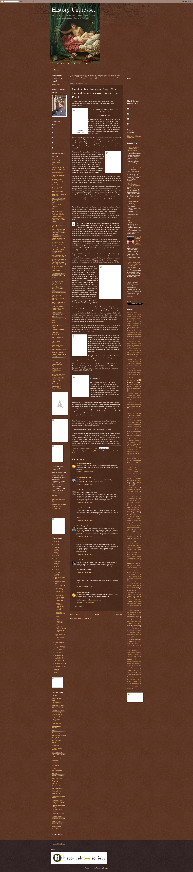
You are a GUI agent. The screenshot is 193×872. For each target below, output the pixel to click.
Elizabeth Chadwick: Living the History (58, 713)
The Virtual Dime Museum (57, 810)
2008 (55, 672)
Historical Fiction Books (59, 735)
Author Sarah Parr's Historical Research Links (57, 288)
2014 (55, 564)
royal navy (129, 683)
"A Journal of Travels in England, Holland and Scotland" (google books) (58, 250)
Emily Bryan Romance (58, 717)
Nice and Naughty (57, 770)
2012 (55, 569)
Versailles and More (57, 816)
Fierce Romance (56, 723)
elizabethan (130, 634)
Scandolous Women (132, 540)
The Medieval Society (58, 214)
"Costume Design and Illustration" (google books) (58, 244)
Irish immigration (131, 442)
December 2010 (60, 577)
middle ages (130, 672)
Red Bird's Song (134, 516)
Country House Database (56, 342)
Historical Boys (56, 733)
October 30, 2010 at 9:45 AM (84, 554)
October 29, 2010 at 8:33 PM (84, 520)
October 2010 (59, 586)
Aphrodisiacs (137, 329)
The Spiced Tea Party (58, 803)
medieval (129, 659)
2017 (55, 555)
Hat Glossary (55, 323)
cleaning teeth (136, 625)
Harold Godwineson (131, 402)
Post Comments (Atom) (85, 618)
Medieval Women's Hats (59, 292)
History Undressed (74, 9)
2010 (55, 575)
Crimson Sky (80, 451)
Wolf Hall (129, 612)
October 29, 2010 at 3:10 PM (84, 484)
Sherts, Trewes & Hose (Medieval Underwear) (58, 303)
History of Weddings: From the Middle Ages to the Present (134, 264)
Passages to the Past (58, 167)
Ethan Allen (129, 388)
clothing (129, 627)
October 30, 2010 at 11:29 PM (85, 572)
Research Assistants (134, 523)
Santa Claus (136, 538)
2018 (55, 553)
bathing (129, 616)
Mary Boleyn (136, 465)
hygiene (137, 654)
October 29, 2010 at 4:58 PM (84, 502)
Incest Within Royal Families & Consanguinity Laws (133, 203)
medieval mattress (132, 668)
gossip (128, 637)
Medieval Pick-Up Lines (59, 273)
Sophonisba (130, 561)
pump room (136, 679)
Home (56, 69)
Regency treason (137, 522)
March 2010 (59, 661)
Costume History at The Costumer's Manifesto (59, 255)
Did (133, 363)
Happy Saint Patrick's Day (133, 400)
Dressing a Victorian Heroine (134, 368)
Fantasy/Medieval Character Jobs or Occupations (57, 225)
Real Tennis (130, 514)
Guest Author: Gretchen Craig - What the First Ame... (60, 591)
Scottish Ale (130, 547)
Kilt (135, 444)
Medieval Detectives (132, 473)
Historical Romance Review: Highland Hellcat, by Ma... (59, 620)
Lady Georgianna (57, 752)
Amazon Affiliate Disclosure (59, 844)
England (136, 386)
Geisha (137, 391)
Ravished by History (58, 775)
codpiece (136, 627)
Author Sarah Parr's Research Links (57, 346)
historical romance (135, 639)
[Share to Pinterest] (108, 448)
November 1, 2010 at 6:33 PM (85, 602)
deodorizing (138, 630)
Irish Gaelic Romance (134, 440)
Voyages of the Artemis (58, 818)
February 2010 (59, 663)
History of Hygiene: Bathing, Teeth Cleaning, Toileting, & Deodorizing (133, 149)
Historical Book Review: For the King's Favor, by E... (60, 629)
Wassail (139, 603)
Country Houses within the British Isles (58, 337)
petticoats (137, 677)
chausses (129, 621)
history (132, 641)
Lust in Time (55, 765)
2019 (55, 550)
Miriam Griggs (80, 526)
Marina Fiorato (136, 464)
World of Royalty (56, 826)
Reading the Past (57, 778)
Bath (134, 336)
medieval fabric (136, 667)
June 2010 (58, 652)
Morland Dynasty (137, 485)
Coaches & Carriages (58, 705)
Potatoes (137, 504)
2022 (55, 541)
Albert (128, 323)
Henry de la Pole (134, 408)
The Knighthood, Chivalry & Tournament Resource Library (58, 238)
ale (135, 612)
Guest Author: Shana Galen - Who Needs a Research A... (60, 598)
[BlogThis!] (102, 448)
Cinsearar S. (133, 350)
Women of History (57, 824)
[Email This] (100, 448)
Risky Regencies (57, 781)
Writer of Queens (57, 829)
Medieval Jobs (56, 334)
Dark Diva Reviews (57, 707)
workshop (129, 688)
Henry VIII (138, 406)
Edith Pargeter (132, 377)
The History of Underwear (135, 581)
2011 (55, 572)
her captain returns (136, 637)
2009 (55, 670)
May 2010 (58, 655)
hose (138, 652)
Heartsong (138, 404)
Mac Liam (136, 458)
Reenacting (129, 518)
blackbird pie (130, 618)
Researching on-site (132, 525)
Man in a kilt (130, 460)
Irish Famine (138, 438)
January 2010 (59, 666)
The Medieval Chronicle (58, 170)
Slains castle (136, 558)
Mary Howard (130, 467)
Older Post (119, 615)
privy (128, 679)
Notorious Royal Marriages (133, 494)
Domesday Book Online (59, 349)
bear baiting (136, 616)
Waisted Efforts (56, 821)
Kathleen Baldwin (81, 490)
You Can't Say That (57, 160)
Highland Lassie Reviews (56, 726)
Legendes (129, 453)
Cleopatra (130, 354)
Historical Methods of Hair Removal (134, 168)
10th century (130, 312)
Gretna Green (135, 399)
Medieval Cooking (132, 471)
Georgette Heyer (132, 393)
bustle (128, 619)
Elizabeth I (130, 384)
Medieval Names (57, 185)
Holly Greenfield (56, 743)
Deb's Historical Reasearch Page (56, 387)
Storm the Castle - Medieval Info (57, 188)
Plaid (131, 504)
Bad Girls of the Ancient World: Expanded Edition (134, 334)
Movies (130, 487)
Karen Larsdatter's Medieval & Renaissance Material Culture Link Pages (58, 298)
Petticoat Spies (137, 502)
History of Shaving (131, 428)
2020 (55, 547)
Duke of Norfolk (137, 372)
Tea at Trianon (56, 162)
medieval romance (132, 670)
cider (140, 621)
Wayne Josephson (134, 605)
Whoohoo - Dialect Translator (57, 205)
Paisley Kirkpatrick (82, 477)
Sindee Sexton (56, 793)
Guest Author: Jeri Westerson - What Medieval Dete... (60, 637)
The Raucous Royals (58, 800)
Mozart (54, 768)
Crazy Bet (136, 356)
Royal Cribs (55, 165)
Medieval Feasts (131, 474)
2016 (55, 558)
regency (136, 681)
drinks (138, 632)
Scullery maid (136, 551)
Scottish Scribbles (57, 788)
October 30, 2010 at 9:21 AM (84, 536)
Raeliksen (136, 513)
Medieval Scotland (57, 172)
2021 (55, 544)
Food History (137, 388)
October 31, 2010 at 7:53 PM (84, 586)
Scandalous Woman (57, 786)
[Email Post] (96, 448)
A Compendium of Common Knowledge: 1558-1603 (58, 180)
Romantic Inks (56, 783)
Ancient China (131, 327)
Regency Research (57, 211)
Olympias (129, 496)
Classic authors (135, 352)
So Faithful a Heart (133, 560)
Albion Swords (56, 270)
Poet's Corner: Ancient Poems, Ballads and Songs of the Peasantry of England (59, 232)
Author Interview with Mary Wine (60, 612)
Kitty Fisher (132, 447)
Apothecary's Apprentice (133, 330)
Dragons (136, 365)
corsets (137, 628)
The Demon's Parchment (135, 579)
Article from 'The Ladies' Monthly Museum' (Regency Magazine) (59, 375)
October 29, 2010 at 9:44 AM (84, 471)
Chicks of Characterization (56, 701)
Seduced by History (57, 791)
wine (136, 686)
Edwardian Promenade (58, 710)
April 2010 (58, 658)
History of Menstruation (134, 426)
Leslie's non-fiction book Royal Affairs (59, 759)
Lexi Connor (55, 763)
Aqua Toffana (130, 332)
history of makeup (137, 647)
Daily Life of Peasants (58, 198)
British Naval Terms (57, 209)
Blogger (105, 868)
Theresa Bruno (81, 592)
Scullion (129, 552)
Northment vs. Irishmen (133, 493)
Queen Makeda (131, 509)
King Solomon (138, 446)
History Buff (55, 738)
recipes (128, 681)
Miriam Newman (81, 463)
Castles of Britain (57, 384)
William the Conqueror (133, 610)
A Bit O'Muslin (56, 696)
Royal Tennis (138, 531)
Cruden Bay (136, 359)
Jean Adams (55, 745)
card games (136, 619)
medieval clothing (131, 665)
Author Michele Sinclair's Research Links (57, 370)
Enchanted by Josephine (56, 720)
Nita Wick (54, 773)
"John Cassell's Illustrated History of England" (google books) (58, 282)
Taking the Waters (137, 567)
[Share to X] (104, 448)
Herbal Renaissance (57, 191)
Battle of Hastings (137, 339)
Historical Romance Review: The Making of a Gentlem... (59, 606)
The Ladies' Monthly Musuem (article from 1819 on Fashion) (58, 308)
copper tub (130, 628)
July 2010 (58, 649)
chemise (135, 621)
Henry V (131, 406)
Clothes (137, 354)
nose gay (134, 674)
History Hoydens (56, 740)
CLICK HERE (56, 84)
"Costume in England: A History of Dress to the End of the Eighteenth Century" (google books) (59, 262)
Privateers (136, 507)
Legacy (137, 451)
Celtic (137, 347)
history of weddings (133, 650)
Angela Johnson (81, 508)
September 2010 (60, 642)
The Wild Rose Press (58, 813)
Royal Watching (132, 532)
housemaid (129, 654)
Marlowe (129, 465)
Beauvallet (131, 341)
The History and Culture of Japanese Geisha (133, 185)
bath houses (136, 614)
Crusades (129, 361)
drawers (131, 632)
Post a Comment (79, 606)
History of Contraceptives (134, 424)
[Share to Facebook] (106, 448)
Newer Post (74, 615)
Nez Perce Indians (132, 491)
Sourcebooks (130, 563)
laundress (130, 656)
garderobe (137, 636)
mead (138, 657)
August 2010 (59, 647)
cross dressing (130, 630)
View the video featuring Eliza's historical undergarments (59, 506)
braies (137, 618)
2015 (55, 561)
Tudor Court (136, 592)
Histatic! (54, 730)
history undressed (131, 652)
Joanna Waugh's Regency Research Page (57, 364)
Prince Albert (130, 505)
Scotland (130, 542)
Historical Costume (57, 352)
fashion (137, 634)
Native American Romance (133, 489)
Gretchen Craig (89, 451)
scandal (136, 683)
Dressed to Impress (133, 366)
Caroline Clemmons (82, 560)
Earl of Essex (132, 374)
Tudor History (56, 332)
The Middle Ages (57, 312)
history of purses (134, 648)
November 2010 (60, 581)
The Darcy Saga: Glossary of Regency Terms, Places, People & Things (58, 219)
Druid (130, 370)
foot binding (130, 636)
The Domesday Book (58, 329)
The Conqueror (137, 578)
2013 (55, 566)
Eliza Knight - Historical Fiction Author (134, 136)
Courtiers (129, 356)
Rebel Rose (138, 514)
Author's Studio (56, 698)
